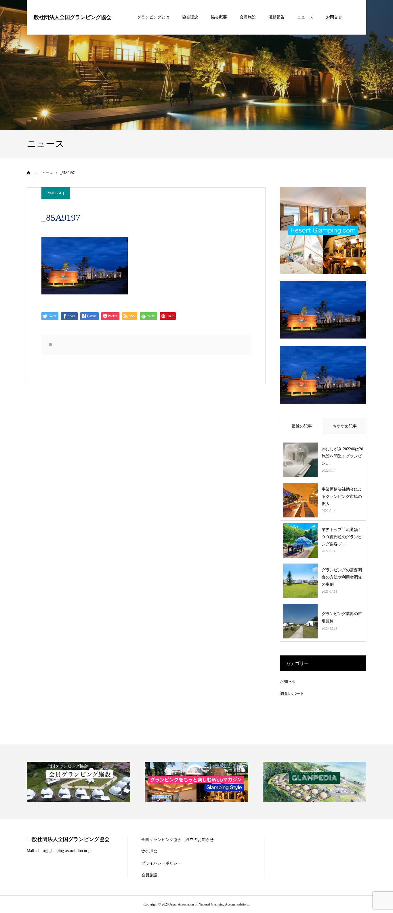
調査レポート (292, 693)
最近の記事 (302, 426)
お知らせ (288, 681)
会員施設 (248, 17)
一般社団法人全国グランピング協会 (69, 17)
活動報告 (276, 17)
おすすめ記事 (345, 426)
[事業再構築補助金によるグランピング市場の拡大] (300, 500)
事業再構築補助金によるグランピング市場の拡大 (342, 496)
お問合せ (334, 17)
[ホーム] (29, 172)
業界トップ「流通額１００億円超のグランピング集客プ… (342, 537)
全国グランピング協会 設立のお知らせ (177, 840)
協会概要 (219, 17)
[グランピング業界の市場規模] (300, 621)
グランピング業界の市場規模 (342, 617)
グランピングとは (153, 17)
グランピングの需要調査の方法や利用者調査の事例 (342, 577)
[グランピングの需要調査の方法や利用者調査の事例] (300, 581)
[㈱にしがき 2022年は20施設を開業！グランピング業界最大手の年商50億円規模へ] (300, 460)
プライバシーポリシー (161, 863)
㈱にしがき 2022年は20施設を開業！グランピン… (342, 456)
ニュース (305, 17)
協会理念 (190, 17)
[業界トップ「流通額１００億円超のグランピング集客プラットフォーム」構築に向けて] (300, 540)
